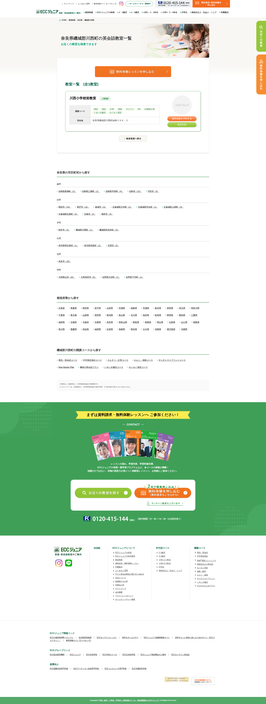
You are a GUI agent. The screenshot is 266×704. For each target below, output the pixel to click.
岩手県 (98, 308)
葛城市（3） (101, 207)
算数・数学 (201, 571)
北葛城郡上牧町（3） (173, 207)
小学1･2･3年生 (165, 560)
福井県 (146, 315)
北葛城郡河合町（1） (148, 207)
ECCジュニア (75, 655)
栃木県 (158, 308)
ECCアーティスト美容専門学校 (86, 669)
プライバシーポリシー (124, 596)
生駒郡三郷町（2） (91, 191)
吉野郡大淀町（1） (111, 277)
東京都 (74, 315)
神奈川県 (195, 308)
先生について (120, 578)
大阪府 (86, 322)
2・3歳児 (123, 12)
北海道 (61, 308)
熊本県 (134, 329)
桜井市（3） (64, 230)
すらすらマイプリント (206, 579)
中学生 (184, 12)
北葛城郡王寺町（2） (122, 207)
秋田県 (86, 308)
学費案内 (225, 12)
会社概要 (118, 592)
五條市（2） (90, 214)
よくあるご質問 (84, 4)
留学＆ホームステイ (130, 637)
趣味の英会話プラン (89, 367)
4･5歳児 (162, 556)
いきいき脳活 (202, 582)
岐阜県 (158, 315)
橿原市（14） (64, 207)
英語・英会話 (202, 552)
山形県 (110, 308)
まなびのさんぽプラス (206, 586)
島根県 (148, 322)
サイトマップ (69, 4)
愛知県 (182, 315)
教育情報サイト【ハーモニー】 (105, 4)
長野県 (98, 315)
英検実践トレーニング (206, 561)
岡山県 (160, 322)
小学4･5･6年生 (165, 563)
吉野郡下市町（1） (135, 277)
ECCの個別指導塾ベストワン (61, 637)
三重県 (194, 315)
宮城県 (122, 308)
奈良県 (110, 322)
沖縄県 (184, 329)
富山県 (122, 315)
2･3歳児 (162, 552)
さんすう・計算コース (118, 360)
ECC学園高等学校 (139, 669)
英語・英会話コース (67, 360)
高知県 (86, 329)
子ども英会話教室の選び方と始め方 (129, 574)
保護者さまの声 (121, 581)
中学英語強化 (202, 556)
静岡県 (170, 315)
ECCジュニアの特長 (106, 12)
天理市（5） (113, 245)
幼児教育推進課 (85, 637)
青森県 (74, 308)
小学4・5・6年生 (169, 12)
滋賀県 (61, 322)
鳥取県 (136, 322)
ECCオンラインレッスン (107, 637)
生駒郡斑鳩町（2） (67, 191)
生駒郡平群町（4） (114, 191)
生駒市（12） (135, 191)
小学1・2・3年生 (150, 12)
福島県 (134, 308)
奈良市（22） (64, 261)
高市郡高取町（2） (93, 245)
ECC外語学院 (91, 655)
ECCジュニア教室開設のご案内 (153, 655)
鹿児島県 (171, 329)
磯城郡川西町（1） (85, 230)
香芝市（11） (83, 207)
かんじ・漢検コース (143, 360)
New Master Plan (66, 367)
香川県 (61, 329)
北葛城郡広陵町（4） (68, 214)
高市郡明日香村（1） (68, 245)
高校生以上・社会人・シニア (204, 12)
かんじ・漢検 (202, 575)
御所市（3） (107, 214)
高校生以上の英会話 (205, 564)
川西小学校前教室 (83, 98)
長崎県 (122, 329)
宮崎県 (158, 329)
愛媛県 (74, 329)
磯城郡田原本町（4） (109, 230)
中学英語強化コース (92, 360)
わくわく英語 (202, 568)
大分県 (146, 329)
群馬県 (170, 308)
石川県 (134, 315)
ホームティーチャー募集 (125, 599)
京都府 (74, 322)
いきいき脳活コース (113, 367)
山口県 (184, 322)
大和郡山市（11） (66, 277)
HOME (97, 548)
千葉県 (61, 315)
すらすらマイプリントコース (172, 360)
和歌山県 (123, 322)
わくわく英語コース (138, 367)
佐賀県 (110, 329)
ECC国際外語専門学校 (59, 669)
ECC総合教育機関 (57, 655)
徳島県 (196, 322)
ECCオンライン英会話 (180, 655)
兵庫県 (98, 322)
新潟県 (110, 315)
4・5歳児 (135, 12)
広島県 (172, 322)
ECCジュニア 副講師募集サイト (157, 637)
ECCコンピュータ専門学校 (115, 669)
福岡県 (98, 329)
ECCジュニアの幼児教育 (125, 556)
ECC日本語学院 (128, 655)
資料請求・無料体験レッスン (127, 563)
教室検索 (89, 12)
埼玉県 (182, 308)
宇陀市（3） (153, 191)
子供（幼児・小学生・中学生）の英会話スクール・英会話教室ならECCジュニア (129, 700)
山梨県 (86, 315)
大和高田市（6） (88, 277)
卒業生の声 (119, 585)
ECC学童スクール (110, 655)
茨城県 (146, 308)
